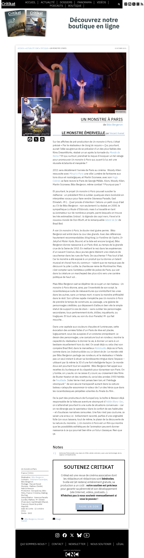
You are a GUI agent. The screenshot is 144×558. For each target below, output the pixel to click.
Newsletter (77, 544)
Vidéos (101, 2)
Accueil (30, 2)
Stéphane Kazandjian (38, 479)
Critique (44, 48)
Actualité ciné (32, 48)
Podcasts (56, 5)
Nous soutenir (101, 544)
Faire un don (89, 506)
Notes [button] (58, 447)
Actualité (48, 2)
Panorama (84, 2)
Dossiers (66, 2)
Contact (57, 544)
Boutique (74, 5)
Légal (120, 544)
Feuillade (61, 380)
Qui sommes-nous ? (33, 544)
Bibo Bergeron (38, 477)
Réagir (58, 519)
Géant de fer (111, 219)
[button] (65, 383)
